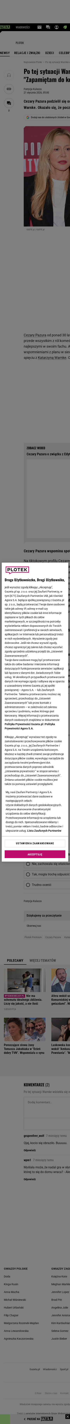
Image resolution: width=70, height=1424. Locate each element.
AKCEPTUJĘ (35, 854)
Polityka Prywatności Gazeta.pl (24, 724)
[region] (35, 712)
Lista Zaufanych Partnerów (44, 830)
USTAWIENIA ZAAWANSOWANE (35, 843)
